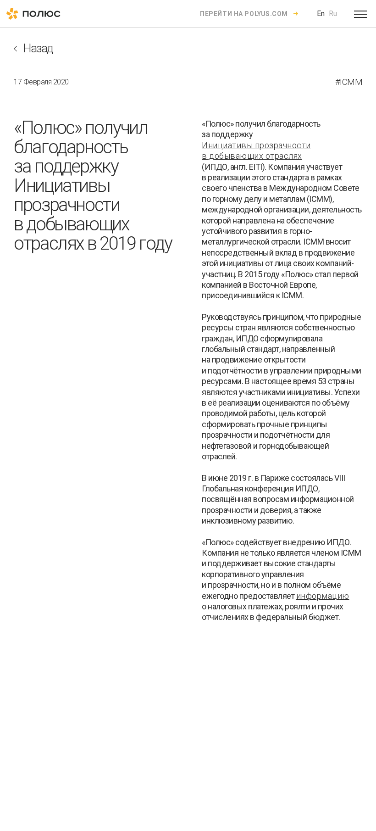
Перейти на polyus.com (244, 14)
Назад (38, 48)
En (321, 13)
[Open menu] (360, 14)
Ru (333, 13)
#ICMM (349, 82)
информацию (322, 596)
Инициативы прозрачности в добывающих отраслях (256, 150)
